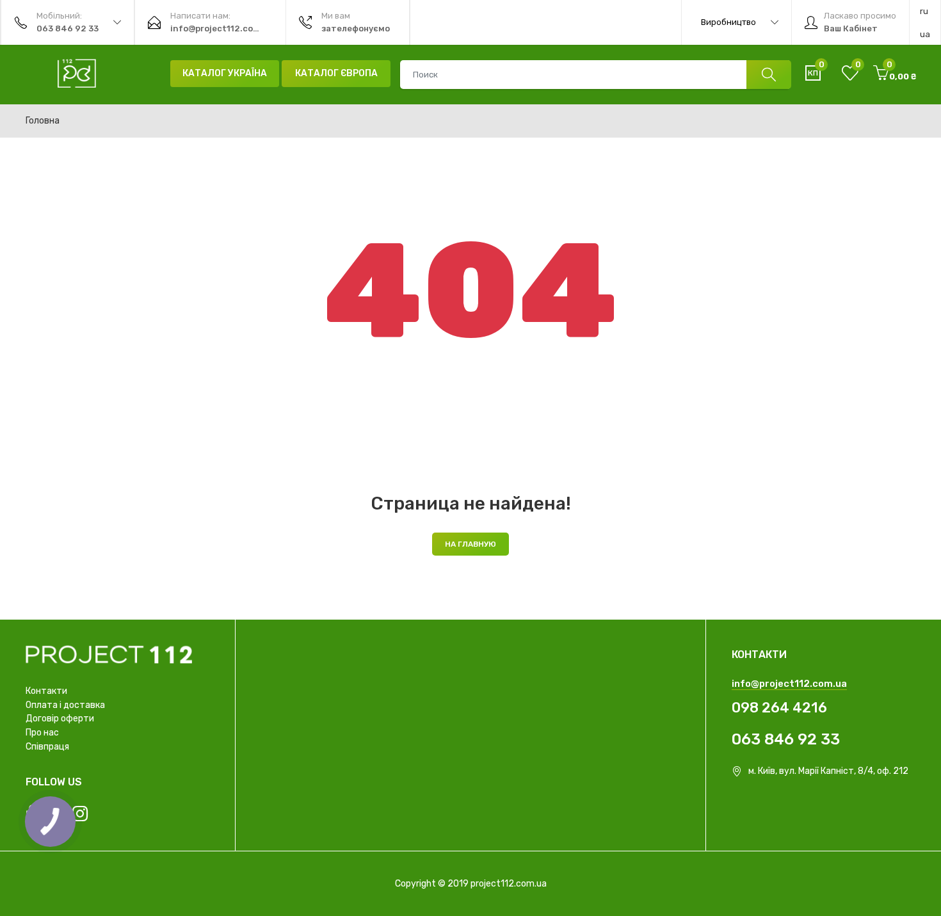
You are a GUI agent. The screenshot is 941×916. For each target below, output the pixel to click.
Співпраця (47, 746)
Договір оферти (60, 718)
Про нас (42, 732)
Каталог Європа (336, 73)
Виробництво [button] (728, 22)
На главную (470, 544)
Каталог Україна (224, 73)
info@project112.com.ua (789, 683)
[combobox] (595, 74)
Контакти (46, 691)
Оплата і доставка (65, 705)
